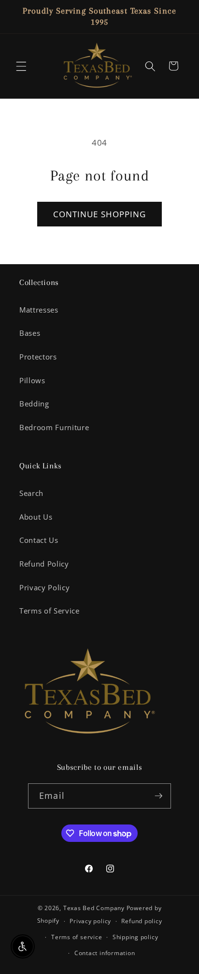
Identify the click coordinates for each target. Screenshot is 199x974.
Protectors (38, 357)
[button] (21, 65)
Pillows (32, 380)
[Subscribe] (158, 796)
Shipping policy (135, 937)
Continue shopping (99, 214)
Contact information (104, 953)
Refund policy (141, 921)
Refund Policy (44, 564)
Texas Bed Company (94, 908)
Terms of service (76, 937)
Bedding (34, 404)
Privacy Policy (44, 588)
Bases (29, 333)
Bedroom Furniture (54, 427)
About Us (35, 517)
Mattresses (38, 310)
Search (31, 493)
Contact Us (38, 540)
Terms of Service (49, 611)
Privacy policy (90, 921)
